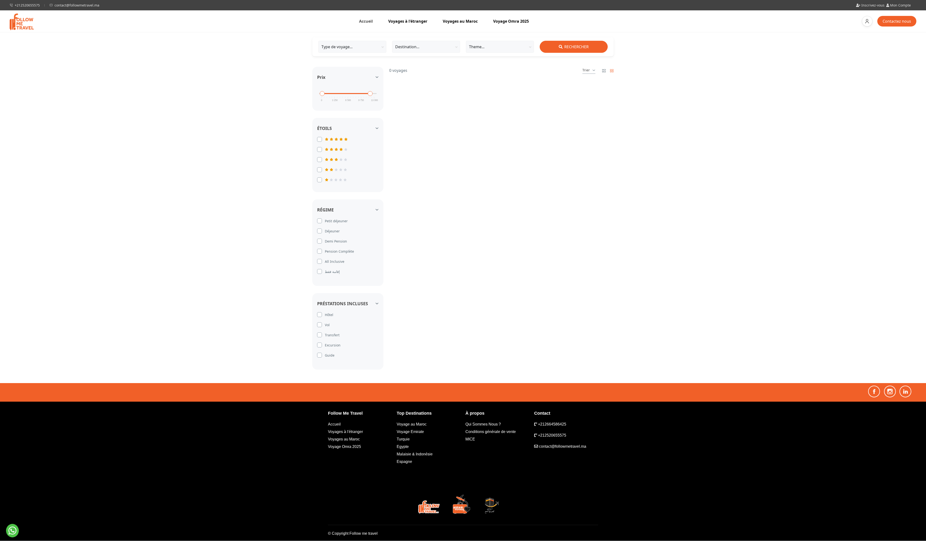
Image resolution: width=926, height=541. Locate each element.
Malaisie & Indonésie (415, 454)
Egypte (403, 447)
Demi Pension (336, 241)
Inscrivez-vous (872, 5)
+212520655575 (27, 5)
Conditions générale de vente (490, 432)
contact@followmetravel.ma (76, 5)
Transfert (332, 335)
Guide (329, 355)
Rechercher (576, 46)
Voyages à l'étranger (407, 21)
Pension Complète (339, 251)
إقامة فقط (332, 271)
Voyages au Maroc (460, 21)
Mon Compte (900, 5)
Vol (327, 325)
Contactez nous (899, 21)
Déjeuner (332, 231)
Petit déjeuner (336, 221)
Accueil (369, 21)
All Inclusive (334, 261)
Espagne (404, 462)
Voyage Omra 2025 (511, 21)
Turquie (403, 439)
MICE (470, 439)
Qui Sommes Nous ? (483, 424)
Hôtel (329, 314)
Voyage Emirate (410, 432)
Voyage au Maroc (412, 424)
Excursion (332, 345)
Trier (586, 70)
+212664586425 (551, 424)
